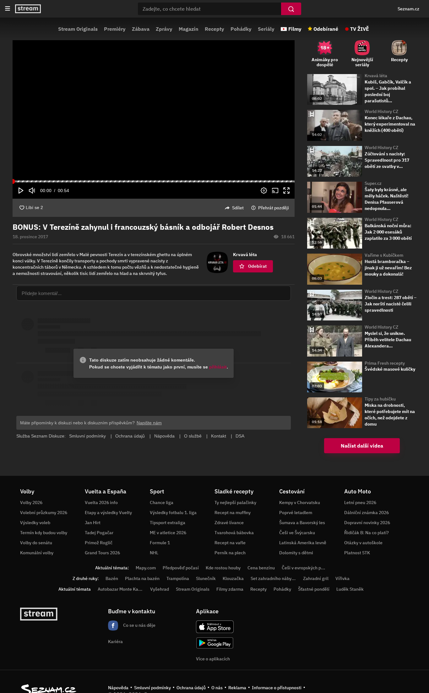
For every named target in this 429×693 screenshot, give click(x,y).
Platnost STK (357, 553)
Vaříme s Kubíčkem (384, 255)
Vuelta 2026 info (101, 502)
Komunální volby (36, 553)
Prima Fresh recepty (385, 363)
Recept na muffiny (233, 512)
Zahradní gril (316, 578)
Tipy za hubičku (380, 399)
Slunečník (206, 578)
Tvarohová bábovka (234, 532)
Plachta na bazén (142, 578)
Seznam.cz (408, 9)
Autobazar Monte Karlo (121, 589)
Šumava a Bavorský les (302, 522)
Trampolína (177, 578)
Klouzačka (233, 578)
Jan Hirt (92, 522)
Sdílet (238, 208)
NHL (154, 553)
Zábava (140, 29)
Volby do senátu (36, 542)
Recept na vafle (230, 542)
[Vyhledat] (291, 9)
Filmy (294, 29)
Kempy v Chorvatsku (299, 502)
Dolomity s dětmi (296, 553)
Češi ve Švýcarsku (297, 532)
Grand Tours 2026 (102, 553)
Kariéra (115, 641)
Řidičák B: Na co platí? (366, 532)
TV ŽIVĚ (359, 29)
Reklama (237, 687)
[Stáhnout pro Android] (215, 642)
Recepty (214, 29)
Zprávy (164, 29)
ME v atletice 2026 (168, 532)
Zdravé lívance (229, 522)
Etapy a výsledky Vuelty (108, 512)
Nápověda (118, 687)
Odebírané (325, 29)
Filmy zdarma (229, 589)
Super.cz (373, 183)
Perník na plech (230, 553)
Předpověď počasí (181, 568)
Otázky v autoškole (363, 542)
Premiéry (115, 29)
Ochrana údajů (191, 687)
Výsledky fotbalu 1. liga (173, 512)
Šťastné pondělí (313, 589)
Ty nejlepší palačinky (235, 502)
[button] (154, 110)
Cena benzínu (261, 568)
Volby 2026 (31, 502)
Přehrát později (273, 208)
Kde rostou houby (223, 568)
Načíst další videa (362, 446)
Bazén (112, 578)
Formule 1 (160, 542)
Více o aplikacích (213, 659)
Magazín (188, 29)
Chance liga (161, 502)
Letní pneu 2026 (360, 502)
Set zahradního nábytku (274, 578)
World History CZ (381, 111)
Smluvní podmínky (152, 687)
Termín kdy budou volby (43, 532)
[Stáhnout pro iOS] (215, 626)
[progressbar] (154, 181)
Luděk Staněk (350, 589)
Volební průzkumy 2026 (43, 512)
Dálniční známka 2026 (366, 512)
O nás (217, 687)
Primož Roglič (98, 542)
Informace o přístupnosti (276, 687)
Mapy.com (146, 568)
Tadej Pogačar (99, 532)
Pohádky (241, 29)
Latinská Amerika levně (302, 542)
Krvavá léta (376, 75)
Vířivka (342, 578)
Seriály (266, 29)
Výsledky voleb (35, 522)
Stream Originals (78, 29)
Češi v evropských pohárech (309, 568)
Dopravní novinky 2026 (367, 522)
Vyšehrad (159, 589)
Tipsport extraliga (167, 522)
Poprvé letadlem (295, 512)
